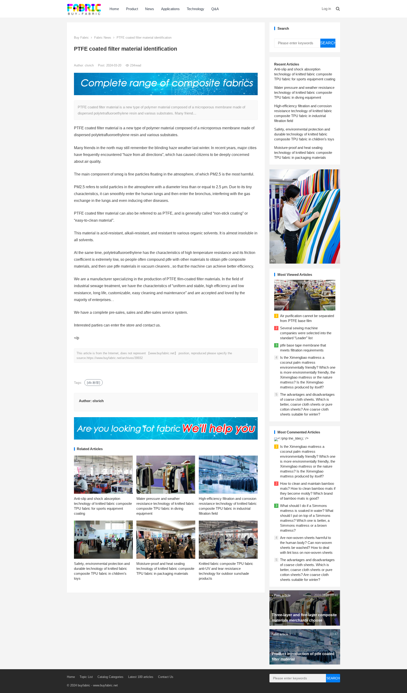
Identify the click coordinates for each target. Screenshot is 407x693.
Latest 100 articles (140, 677)
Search (327, 43)
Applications (170, 9)
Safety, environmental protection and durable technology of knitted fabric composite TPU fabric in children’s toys (304, 134)
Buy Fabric (81, 37)
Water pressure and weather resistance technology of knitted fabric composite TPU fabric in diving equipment (304, 92)
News (149, 9)
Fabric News (102, 37)
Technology (195, 9)
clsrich (90, 65)
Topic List (86, 677)
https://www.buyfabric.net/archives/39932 (115, 358)
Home (114, 9)
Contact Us (165, 677)
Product (132, 9)
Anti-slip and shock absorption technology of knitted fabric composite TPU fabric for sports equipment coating (304, 74)
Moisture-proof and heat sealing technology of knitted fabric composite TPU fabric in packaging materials (165, 568)
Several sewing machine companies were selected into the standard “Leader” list (305, 333)
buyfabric (84, 685)
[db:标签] (93, 382)
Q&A (215, 9)
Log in (326, 9)
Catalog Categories (110, 677)
